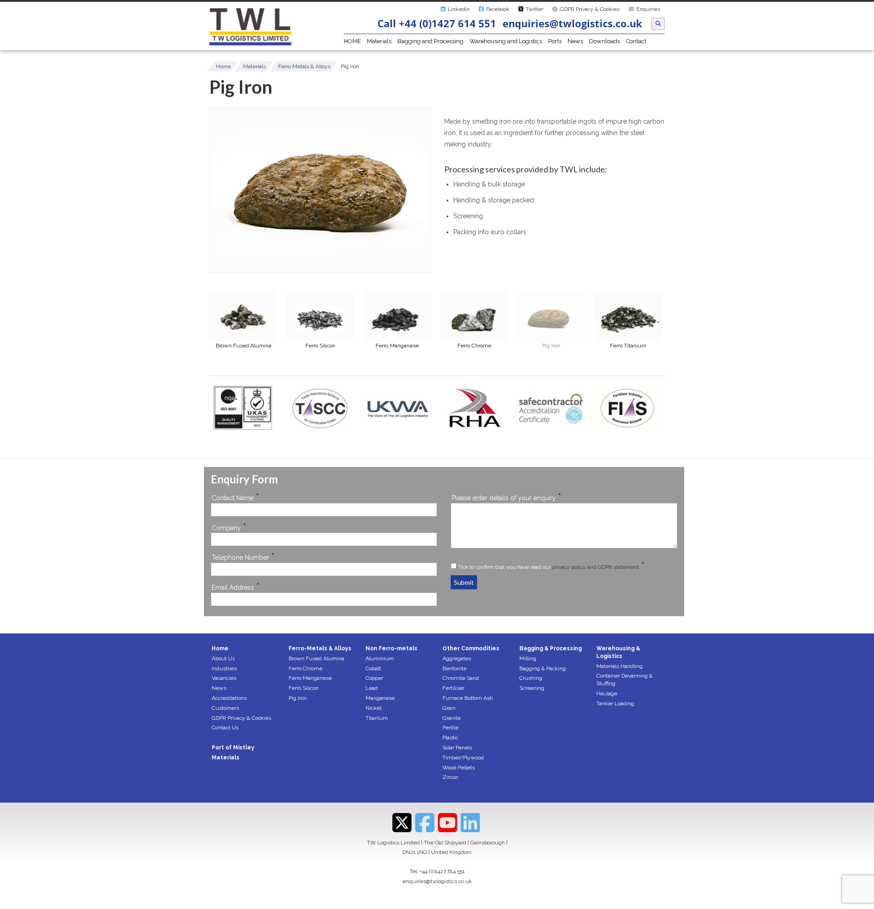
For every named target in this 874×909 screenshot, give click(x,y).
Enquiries (648, 9)
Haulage (606, 693)
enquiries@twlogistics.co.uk (572, 23)
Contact (636, 41)
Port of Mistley (233, 747)
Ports (555, 41)
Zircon (450, 777)
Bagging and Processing (430, 41)
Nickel (373, 708)
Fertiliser (453, 688)
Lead (372, 688)
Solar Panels (457, 747)
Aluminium (380, 658)
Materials (379, 41)
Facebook (497, 9)
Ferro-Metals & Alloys (320, 648)
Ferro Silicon (304, 688)
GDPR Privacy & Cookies (590, 9)
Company (229, 527)
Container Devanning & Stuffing (624, 680)
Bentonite (454, 668)
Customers (225, 708)
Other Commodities (470, 648)
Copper (374, 678)
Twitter (534, 9)
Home (223, 66)
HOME (352, 41)
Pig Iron (298, 698)
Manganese (380, 698)
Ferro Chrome (305, 668)
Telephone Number (243, 557)
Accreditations (229, 698)
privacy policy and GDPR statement (595, 567)
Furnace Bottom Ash (467, 698)
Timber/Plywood (463, 757)
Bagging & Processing (550, 648)
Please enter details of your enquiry (506, 497)
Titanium (377, 718)
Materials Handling (619, 666)
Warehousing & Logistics (618, 652)
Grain (449, 708)
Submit (464, 582)
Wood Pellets (458, 767)
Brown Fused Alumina (316, 658)
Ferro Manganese (310, 678)
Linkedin (459, 9)
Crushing (530, 678)
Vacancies (224, 678)
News (575, 41)
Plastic (450, 737)
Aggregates (456, 658)
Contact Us (225, 727)
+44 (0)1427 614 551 (442, 871)
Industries (224, 668)
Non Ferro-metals (391, 648)
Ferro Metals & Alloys (304, 66)
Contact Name (235, 497)
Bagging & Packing (542, 668)
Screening (531, 688)
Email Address (235, 587)
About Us (223, 658)
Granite (451, 718)
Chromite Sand (460, 678)
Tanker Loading (615, 703)
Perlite (450, 727)
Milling (527, 658)
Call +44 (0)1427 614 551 (436, 23)
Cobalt (373, 668)
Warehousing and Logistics (505, 41)
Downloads (604, 41)
